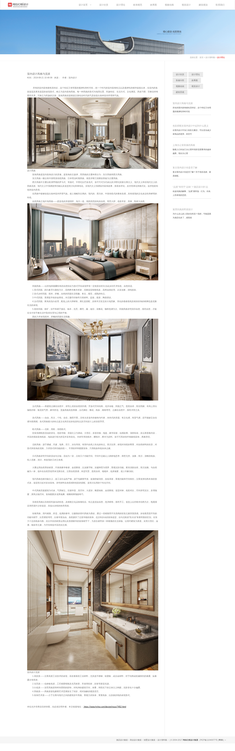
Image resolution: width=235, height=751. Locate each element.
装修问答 (180, 80)
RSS (221, 740)
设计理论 (221, 57)
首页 (201, 57)
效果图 (195, 80)
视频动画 (180, 86)
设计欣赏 (180, 74)
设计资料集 (210, 57)
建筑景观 (180, 92)
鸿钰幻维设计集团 (190, 740)
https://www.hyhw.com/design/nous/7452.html (104, 707)
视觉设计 (196, 86)
